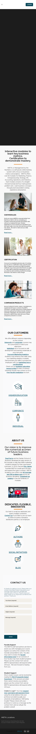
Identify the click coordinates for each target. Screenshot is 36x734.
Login (29, 4)
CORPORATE (18, 411)
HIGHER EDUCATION (18, 395)
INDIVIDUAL (18, 426)
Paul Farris (9, 458)
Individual (10, 348)
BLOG (18, 568)
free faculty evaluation (15, 372)
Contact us (9, 515)
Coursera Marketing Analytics (18, 354)
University (8, 342)
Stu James (28, 466)
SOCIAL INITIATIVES (18, 552)
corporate (18, 342)
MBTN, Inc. (19, 731)
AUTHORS (18, 537)
